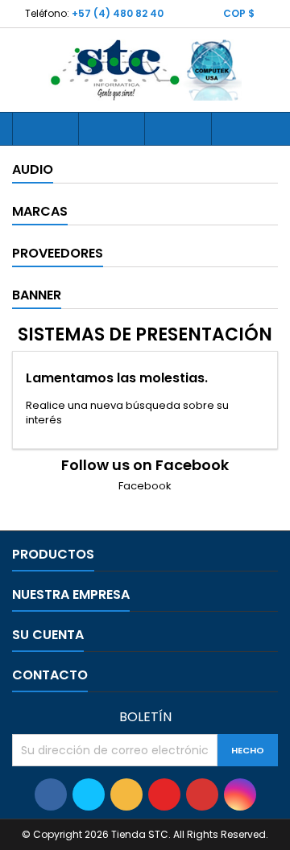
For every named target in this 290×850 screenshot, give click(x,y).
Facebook (145, 485)
